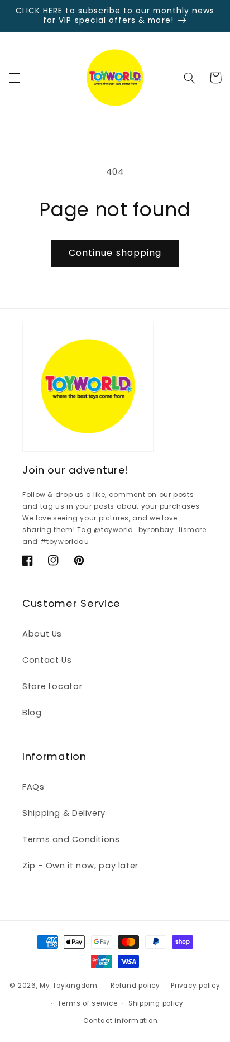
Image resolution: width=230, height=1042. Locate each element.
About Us (42, 633)
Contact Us (46, 660)
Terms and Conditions (71, 839)
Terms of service (88, 1003)
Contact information (120, 1020)
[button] (14, 77)
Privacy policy (195, 985)
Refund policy (135, 985)
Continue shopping (115, 252)
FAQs (33, 786)
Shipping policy (156, 1003)
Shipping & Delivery (64, 813)
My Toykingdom (69, 985)
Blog (32, 712)
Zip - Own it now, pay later (80, 865)
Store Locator (52, 686)
